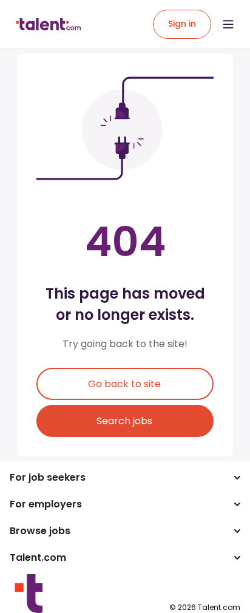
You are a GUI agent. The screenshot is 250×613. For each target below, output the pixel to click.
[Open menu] (228, 24)
